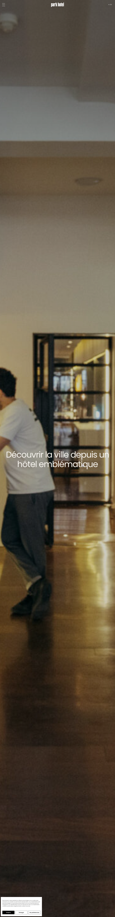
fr (111, 5)
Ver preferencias (34, 912)
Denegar (21, 912)
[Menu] (3, 4)
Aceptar (8, 912)
